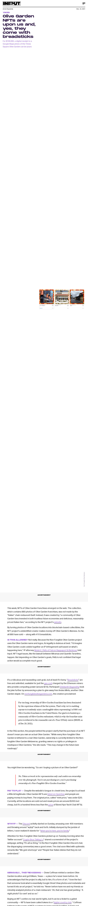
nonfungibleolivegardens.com (38, 693)
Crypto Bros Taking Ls (33, 839)
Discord (26, 823)
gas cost (48, 683)
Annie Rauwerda (8, 9)
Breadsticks (72, 679)
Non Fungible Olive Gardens (84, 579)
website (57, 622)
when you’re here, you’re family (54, 830)
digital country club (63, 902)
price (50, 804)
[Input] (12, 3)
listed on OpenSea (56, 794)
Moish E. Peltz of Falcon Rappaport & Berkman (55, 650)
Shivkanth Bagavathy (69, 686)
